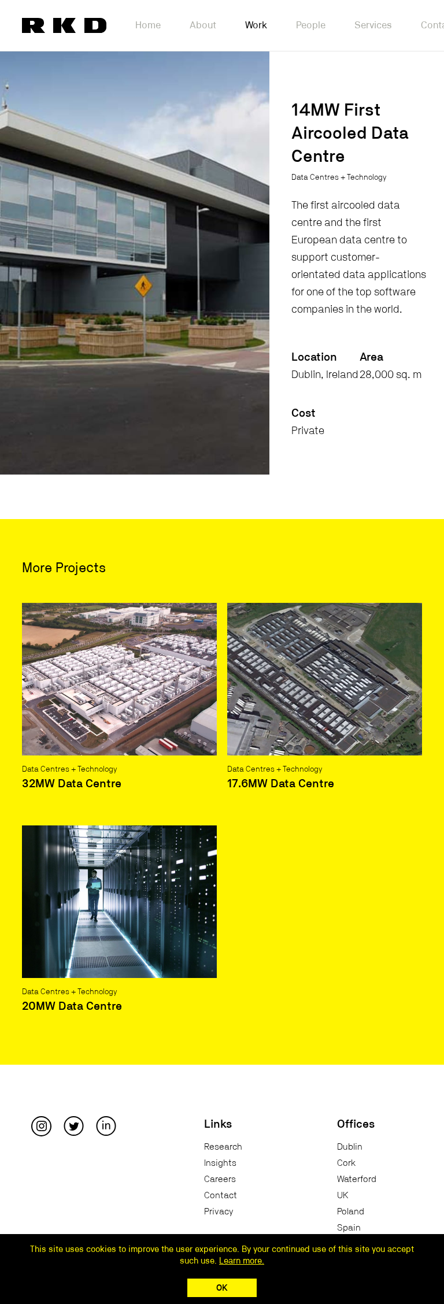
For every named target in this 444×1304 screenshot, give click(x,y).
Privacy (218, 1211)
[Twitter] (74, 1125)
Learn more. (241, 1261)
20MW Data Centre (72, 1006)
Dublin (349, 1146)
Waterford (356, 1179)
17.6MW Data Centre (280, 784)
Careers (220, 1179)
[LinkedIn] (106, 1125)
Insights (220, 1163)
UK (343, 1195)
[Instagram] (41, 1125)
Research (223, 1146)
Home (148, 25)
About (203, 25)
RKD (64, 25)
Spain (349, 1227)
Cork (346, 1163)
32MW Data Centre (71, 784)
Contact (220, 1195)
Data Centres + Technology (338, 177)
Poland (350, 1211)
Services (373, 25)
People (310, 25)
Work (256, 25)
